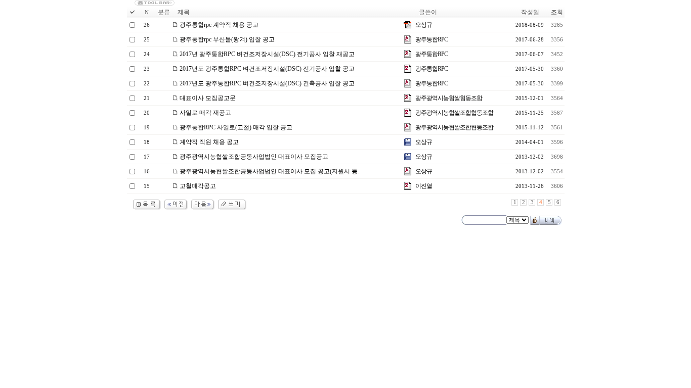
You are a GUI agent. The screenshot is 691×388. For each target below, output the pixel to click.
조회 (557, 12)
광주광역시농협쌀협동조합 (448, 98)
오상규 (423, 24)
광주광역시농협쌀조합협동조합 (454, 112)
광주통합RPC (431, 39)
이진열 (423, 185)
